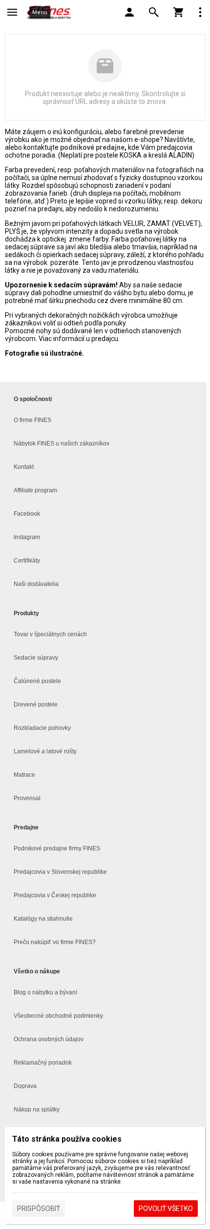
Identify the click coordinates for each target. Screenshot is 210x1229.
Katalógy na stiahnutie (43, 918)
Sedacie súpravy (36, 657)
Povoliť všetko (166, 1208)
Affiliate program (35, 490)
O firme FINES (32, 420)
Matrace (24, 774)
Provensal (27, 798)
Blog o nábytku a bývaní (45, 992)
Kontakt (24, 466)
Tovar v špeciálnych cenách (50, 634)
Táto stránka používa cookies (67, 1139)
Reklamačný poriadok (43, 1062)
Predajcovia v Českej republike (55, 895)
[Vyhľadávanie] (154, 12)
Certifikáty (27, 560)
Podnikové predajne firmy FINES (57, 848)
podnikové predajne (92, 147)
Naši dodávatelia (36, 584)
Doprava (25, 1086)
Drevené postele (36, 704)
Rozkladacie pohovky (42, 728)
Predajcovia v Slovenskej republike (60, 871)
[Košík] (178, 12)
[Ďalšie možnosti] (200, 12)
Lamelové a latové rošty (45, 751)
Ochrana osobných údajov (49, 1039)
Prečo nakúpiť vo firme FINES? (55, 942)
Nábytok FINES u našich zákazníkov (61, 443)
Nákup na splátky (37, 1109)
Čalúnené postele (37, 681)
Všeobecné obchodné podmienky (58, 1015)
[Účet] (129, 12)
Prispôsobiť (38, 1208)
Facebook (27, 513)
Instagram (27, 537)
